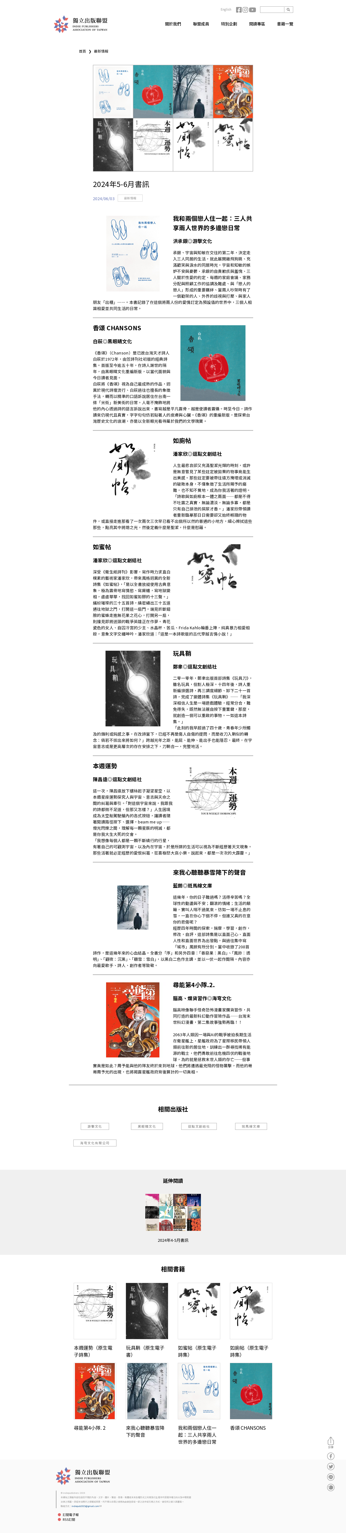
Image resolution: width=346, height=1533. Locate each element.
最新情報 (101, 51)
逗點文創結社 (199, 1126)
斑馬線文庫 (251, 1126)
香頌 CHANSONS (248, 1427)
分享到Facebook (331, 1456)
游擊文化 (95, 1126)
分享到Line (331, 1477)
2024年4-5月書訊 (173, 1240)
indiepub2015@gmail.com (85, 1506)
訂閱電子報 (71, 1514)
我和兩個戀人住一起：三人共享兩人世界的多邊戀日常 (197, 1434)
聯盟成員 (201, 24)
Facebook (239, 9)
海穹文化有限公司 (95, 1142)
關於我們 (173, 24)
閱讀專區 (257, 24)
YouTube (252, 9)
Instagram (245, 9)
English (226, 9)
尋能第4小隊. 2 (90, 1427)
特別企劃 (229, 24)
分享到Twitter (331, 1467)
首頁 (82, 51)
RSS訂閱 (69, 1519)
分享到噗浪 (331, 1487)
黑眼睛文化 (147, 1126)
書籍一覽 (285, 24)
